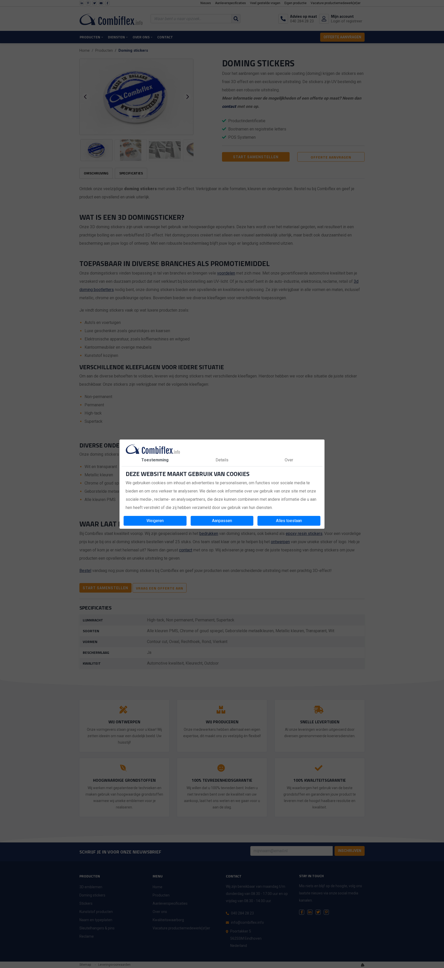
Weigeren (155, 520)
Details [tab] (222, 459)
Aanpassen (222, 520)
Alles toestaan (289, 520)
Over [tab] (289, 459)
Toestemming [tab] (155, 459)
